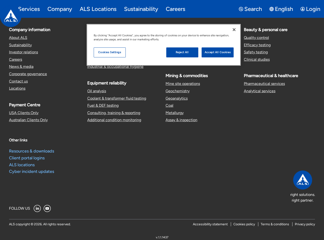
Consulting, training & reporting (113, 113)
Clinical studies (257, 59)
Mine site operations (183, 83)
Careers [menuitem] (175, 8)
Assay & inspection (181, 120)
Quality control (256, 37)
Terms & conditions (275, 224)
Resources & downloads (31, 151)
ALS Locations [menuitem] (98, 8)
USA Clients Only (23, 113)
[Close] (234, 29)
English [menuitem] (284, 8)
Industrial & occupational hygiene (115, 66)
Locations (17, 88)
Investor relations (23, 52)
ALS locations (22, 164)
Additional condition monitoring (114, 120)
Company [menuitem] (59, 8)
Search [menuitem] (253, 8)
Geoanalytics (177, 98)
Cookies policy (244, 224)
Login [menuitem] (313, 8)
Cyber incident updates (31, 171)
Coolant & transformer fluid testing (116, 98)
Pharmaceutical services (264, 83)
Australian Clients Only (28, 120)
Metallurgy (175, 113)
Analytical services (259, 91)
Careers (15, 59)
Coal (169, 105)
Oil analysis (96, 91)
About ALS (18, 37)
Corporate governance (28, 74)
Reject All (182, 52)
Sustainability (20, 45)
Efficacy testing (257, 45)
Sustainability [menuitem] (141, 8)
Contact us (18, 81)
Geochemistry (178, 91)
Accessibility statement (210, 224)
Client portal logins (27, 158)
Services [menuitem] (29, 8)
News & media (21, 66)
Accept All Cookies (218, 52)
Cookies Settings (109, 52)
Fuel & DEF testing (103, 105)
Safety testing (256, 52)
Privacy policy (305, 224)
